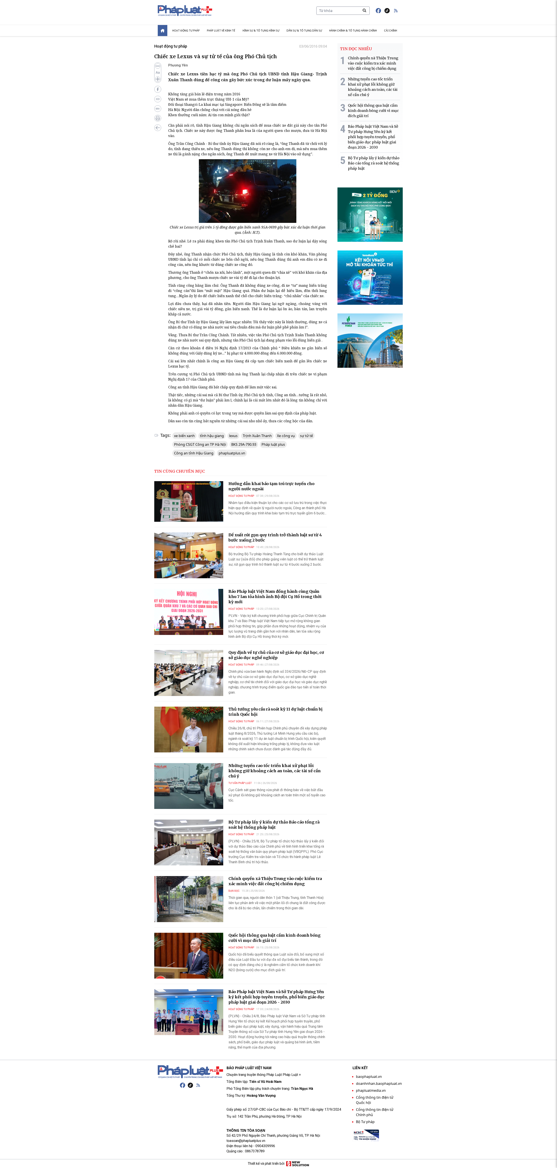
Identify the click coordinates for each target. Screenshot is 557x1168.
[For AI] (157, 108)
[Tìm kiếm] (364, 10)
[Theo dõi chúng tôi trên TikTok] (387, 10)
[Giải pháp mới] (297, 1163)
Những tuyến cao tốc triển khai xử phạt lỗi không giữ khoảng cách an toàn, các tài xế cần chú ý (274, 771)
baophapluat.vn (369, 1076)
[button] (395, 10)
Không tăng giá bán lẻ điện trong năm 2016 (204, 94)
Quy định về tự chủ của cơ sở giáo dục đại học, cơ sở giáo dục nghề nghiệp (276, 655)
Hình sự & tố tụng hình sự (261, 30)
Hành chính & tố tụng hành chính (353, 30)
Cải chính (390, 30)
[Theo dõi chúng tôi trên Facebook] (378, 10)
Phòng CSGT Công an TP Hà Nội (200, 444)
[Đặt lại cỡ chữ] (158, 72)
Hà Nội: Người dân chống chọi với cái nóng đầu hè (210, 109)
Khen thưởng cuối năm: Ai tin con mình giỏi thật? (209, 115)
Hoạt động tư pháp (186, 30)
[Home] (162, 30)
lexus (233, 435)
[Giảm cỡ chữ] (158, 66)
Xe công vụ (286, 435)
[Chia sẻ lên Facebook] (157, 89)
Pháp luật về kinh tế (221, 30)
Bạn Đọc (234, 890)
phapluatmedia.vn (371, 1090)
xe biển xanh (184, 435)
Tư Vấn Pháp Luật (240, 783)
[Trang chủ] (190, 1071)
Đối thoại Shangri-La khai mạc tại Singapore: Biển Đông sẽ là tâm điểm (227, 104)
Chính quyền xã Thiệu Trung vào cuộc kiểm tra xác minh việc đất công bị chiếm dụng (275, 881)
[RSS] (198, 1085)
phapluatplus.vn (232, 453)
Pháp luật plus (273, 444)
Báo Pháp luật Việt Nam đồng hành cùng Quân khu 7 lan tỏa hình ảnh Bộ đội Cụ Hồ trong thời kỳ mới (275, 596)
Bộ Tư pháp (365, 1121)
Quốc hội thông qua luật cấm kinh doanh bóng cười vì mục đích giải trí (274, 938)
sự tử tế (306, 435)
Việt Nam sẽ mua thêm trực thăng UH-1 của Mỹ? (208, 99)
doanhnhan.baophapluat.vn (379, 1083)
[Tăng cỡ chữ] (158, 79)
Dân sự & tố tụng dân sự (304, 30)
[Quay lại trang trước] (158, 128)
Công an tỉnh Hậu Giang (193, 453)
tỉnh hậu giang (212, 435)
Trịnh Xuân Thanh (257, 435)
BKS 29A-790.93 (243, 444)
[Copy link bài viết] (158, 99)
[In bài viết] (158, 118)
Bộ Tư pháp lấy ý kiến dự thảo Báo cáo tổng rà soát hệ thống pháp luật (273, 825)
